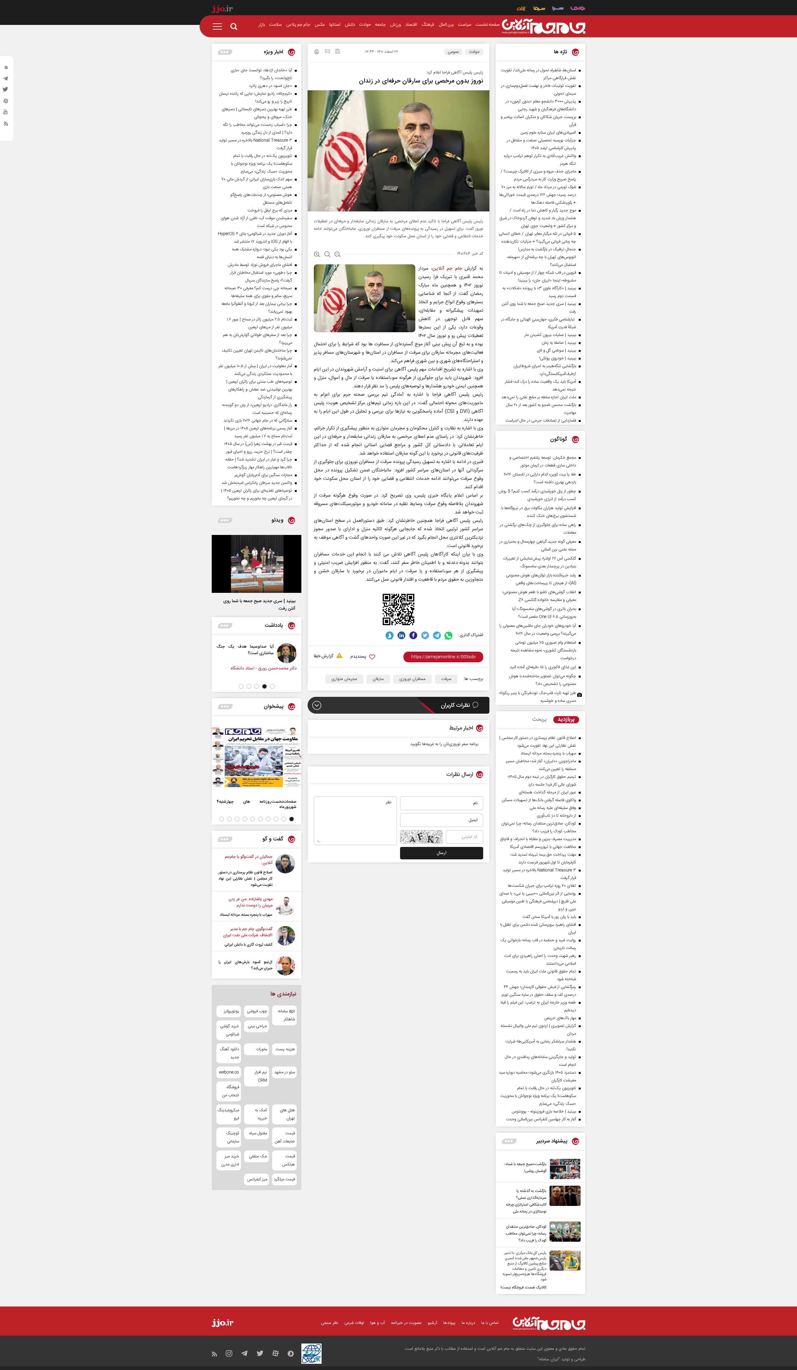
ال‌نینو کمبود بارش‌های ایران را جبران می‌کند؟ (245, 965)
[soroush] (390, 635)
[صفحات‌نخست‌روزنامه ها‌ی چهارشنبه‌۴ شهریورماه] (256, 757)
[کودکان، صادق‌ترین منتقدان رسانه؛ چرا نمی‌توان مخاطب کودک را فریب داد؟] (563, 1232)
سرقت (446, 679)
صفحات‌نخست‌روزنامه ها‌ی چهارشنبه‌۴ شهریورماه (256, 804)
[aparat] (6, 102)
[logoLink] (543, 26)
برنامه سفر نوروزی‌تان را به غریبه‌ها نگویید (444, 744)
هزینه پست (285, 1049)
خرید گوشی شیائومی (229, 1030)
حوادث (474, 52)
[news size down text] (337, 255)
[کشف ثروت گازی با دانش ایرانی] (285, 937)
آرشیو (432, 1323)
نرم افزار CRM (261, 1076)
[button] (272, 686)
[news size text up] (317, 255)
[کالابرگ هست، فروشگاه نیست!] (563, 1270)
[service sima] (539, 9)
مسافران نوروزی (412, 679)
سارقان (378, 679)
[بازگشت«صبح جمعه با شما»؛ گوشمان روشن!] (563, 1169)
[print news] (316, 52)
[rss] (6, 124)
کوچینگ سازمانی (232, 1137)
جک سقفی (258, 1156)
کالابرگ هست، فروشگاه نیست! (523, 1287)
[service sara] (558, 9)
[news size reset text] (327, 255)
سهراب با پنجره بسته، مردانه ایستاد (246, 915)
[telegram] (6, 80)
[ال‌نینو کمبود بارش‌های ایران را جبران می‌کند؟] (285, 966)
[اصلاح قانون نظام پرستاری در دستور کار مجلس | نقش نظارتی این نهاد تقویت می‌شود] (285, 871)
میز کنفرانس (257, 1179)
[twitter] (6, 91)
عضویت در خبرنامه (406, 1323)
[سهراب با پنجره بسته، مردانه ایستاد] (285, 907)
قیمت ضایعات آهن (285, 1137)
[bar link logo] (222, 10)
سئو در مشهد (284, 1072)
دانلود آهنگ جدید (229, 1053)
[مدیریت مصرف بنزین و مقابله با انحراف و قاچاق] (213, 653)
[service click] (521, 9)
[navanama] (578, 9)
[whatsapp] (449, 635)
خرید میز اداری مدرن (230, 1160)
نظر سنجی (329, 1323)
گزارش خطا (323, 656)
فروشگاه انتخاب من (230, 1091)
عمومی (453, 52)
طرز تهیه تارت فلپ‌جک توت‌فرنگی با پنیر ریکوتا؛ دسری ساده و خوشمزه (537, 697)
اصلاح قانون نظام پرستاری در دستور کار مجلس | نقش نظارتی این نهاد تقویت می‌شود (245, 878)
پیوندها (449, 1323)
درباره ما (468, 1323)
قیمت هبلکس (288, 1160)
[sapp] (6, 113)
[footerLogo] (549, 1323)
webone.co (229, 1072)
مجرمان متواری (344, 679)
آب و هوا (377, 1323)
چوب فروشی (257, 1011)
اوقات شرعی (354, 1323)
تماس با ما (490, 1323)
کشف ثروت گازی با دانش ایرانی (248, 945)
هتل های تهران (287, 1114)
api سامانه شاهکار (286, 1015)
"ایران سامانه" (548, 1359)
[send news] (327, 52)
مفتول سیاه (258, 1133)
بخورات (261, 1049)
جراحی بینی (257, 1026)
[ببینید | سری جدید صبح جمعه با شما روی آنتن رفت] (256, 564)
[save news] (337, 52)
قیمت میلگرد (284, 1179)
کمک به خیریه (261, 1114)
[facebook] (413, 635)
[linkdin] (401, 635)
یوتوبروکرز (231, 1011)
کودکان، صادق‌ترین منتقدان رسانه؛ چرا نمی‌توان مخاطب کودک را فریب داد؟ (526, 1234)
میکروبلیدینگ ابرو (228, 1114)
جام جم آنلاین (447, 268)
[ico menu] (219, 26)
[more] (509, 1141)
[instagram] (6, 68)
